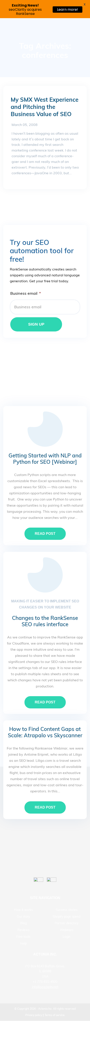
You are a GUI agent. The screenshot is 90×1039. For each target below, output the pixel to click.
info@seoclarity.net (45, 987)
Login (66, 937)
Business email (25, 293)
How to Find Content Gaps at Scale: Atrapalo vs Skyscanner (45, 732)
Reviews (23, 930)
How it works (23, 910)
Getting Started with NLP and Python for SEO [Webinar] (45, 458)
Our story (23, 917)
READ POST (45, 533)
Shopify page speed (66, 917)
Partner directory (66, 923)
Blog (23, 923)
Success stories (67, 910)
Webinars (66, 930)
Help (23, 943)
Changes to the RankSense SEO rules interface (45, 621)
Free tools (23, 937)
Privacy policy (33, 1015)
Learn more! (67, 9)
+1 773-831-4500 (45, 982)
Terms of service (55, 1015)
